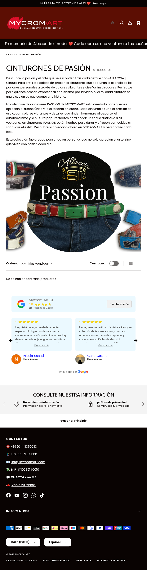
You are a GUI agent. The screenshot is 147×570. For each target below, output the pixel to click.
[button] (114, 22)
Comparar (98, 263)
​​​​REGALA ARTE (83, 560)
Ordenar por (16, 263)
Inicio (9, 54)
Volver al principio (73, 421)
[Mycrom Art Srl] (21, 304)
